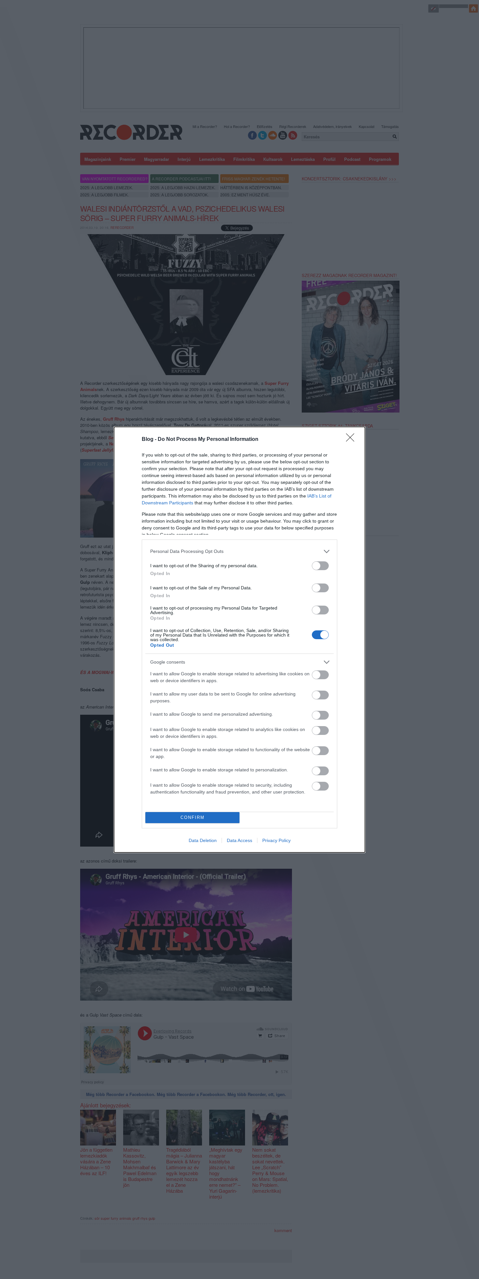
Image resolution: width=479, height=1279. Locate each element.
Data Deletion (203, 840)
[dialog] (239, 639)
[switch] (320, 565)
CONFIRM (193, 817)
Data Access (239, 840)
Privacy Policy (276, 840)
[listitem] (239, 551)
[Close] (352, 439)
